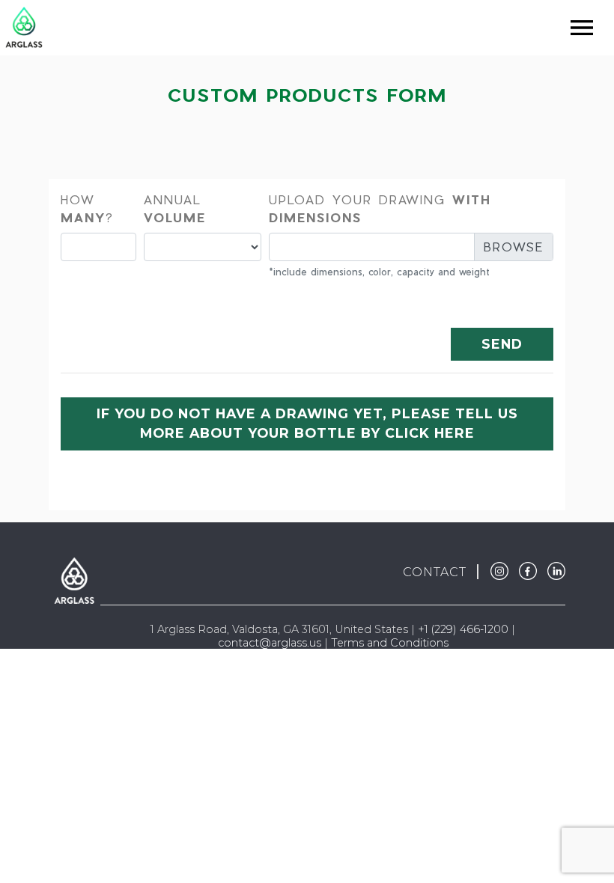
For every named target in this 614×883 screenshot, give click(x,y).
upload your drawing (380, 208)
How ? (87, 208)
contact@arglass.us (269, 643)
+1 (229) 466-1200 (463, 629)
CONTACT (434, 572)
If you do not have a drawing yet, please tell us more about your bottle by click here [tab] (307, 423)
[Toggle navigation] (582, 28)
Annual (175, 208)
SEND (502, 344)
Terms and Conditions (390, 643)
